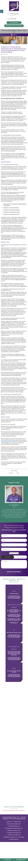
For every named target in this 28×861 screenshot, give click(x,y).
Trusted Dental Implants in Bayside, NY (14, 25)
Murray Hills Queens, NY (14, 824)
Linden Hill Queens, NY (14, 835)
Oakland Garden (14, 839)
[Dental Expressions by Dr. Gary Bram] (14, 6)
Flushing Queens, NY (14, 826)
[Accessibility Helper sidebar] (1, 11)
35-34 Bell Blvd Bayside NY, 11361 (15, 15)
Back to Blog (14, 470)
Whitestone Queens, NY (10, 837)
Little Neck (21, 837)
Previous (11, 473)
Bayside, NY (17, 821)
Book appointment (21, 859)
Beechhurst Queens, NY (14, 830)
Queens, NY (9, 821)
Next (18, 473)
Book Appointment (14, 22)
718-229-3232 (13, 19)
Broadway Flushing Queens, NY (14, 828)
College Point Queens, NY (14, 832)
